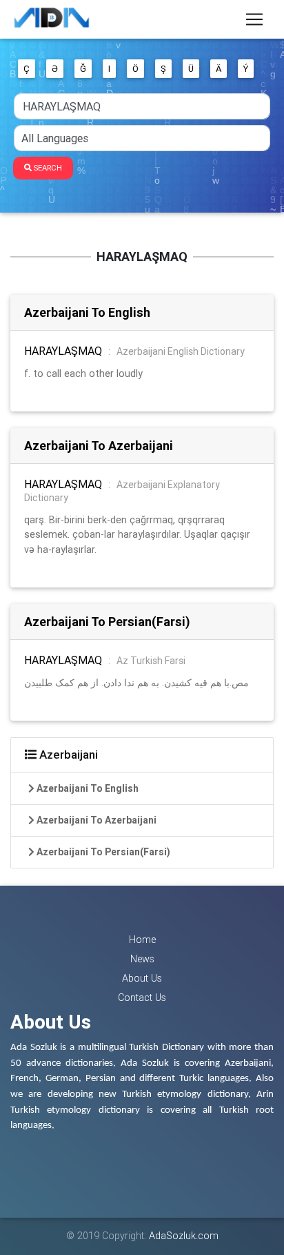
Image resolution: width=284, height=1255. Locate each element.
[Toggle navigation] (254, 19)
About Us (142, 978)
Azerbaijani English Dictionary (180, 351)
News (142, 959)
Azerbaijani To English (87, 312)
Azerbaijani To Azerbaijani (98, 446)
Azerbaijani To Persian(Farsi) (107, 622)
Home (142, 939)
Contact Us (142, 997)
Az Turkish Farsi (150, 660)
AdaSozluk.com (184, 1235)
